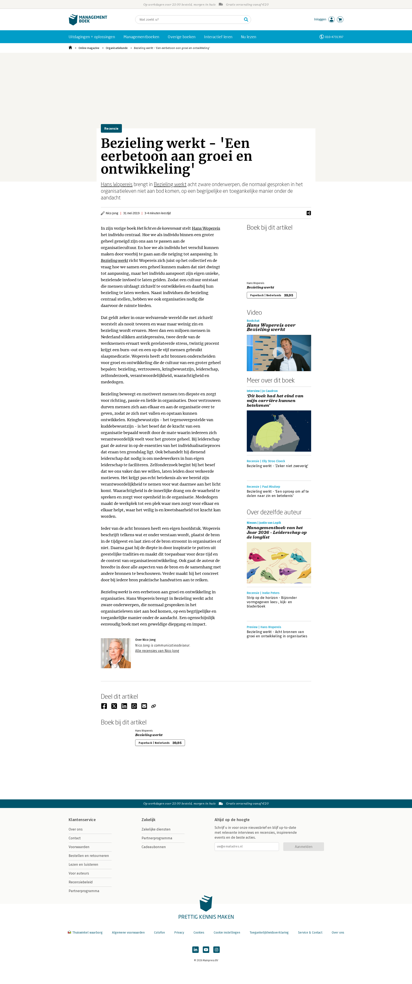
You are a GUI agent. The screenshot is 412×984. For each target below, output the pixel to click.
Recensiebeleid (81, 882)
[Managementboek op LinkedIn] (195, 949)
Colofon (159, 932)
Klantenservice (82, 819)
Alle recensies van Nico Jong (157, 651)
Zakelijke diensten (156, 829)
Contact (75, 838)
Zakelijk (148, 819)
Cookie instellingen (227, 932)
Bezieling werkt (170, 184)
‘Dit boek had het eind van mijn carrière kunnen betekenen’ (275, 401)
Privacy (179, 932)
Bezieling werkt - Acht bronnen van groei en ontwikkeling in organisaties (277, 634)
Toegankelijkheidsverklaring (269, 932)
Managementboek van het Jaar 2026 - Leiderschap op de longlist (277, 532)
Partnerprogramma (84, 891)
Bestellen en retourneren (89, 856)
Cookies (199, 932)
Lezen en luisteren (83, 865)
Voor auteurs (79, 873)
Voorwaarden (79, 847)
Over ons (76, 829)
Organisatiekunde (117, 48)
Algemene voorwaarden (128, 932)
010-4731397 (334, 37)
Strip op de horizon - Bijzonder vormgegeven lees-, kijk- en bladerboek (272, 602)
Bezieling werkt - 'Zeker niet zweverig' (277, 466)
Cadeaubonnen (154, 847)
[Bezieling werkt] (262, 255)
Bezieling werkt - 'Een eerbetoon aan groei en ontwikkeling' (172, 48)
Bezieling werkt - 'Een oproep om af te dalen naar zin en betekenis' (278, 493)
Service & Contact (310, 932)
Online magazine (89, 48)
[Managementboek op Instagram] (216, 949)
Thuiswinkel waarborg (87, 932)
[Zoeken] (246, 19)
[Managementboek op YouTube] (206, 949)
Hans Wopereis (117, 184)
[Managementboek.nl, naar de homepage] (88, 24)
